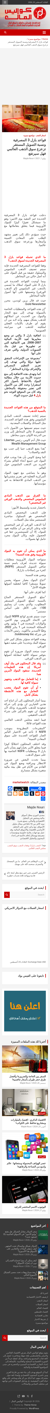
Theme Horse (30, 1405)
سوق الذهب (12, 845)
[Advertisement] (25, 74)
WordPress (34, 1408)
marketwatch (21, 782)
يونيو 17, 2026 (31, 1266)
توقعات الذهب (23, 845)
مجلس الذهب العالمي (37, 848)
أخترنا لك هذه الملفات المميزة (28, 1041)
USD (44, 962)
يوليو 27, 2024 (40, 1210)
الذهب (38, 845)
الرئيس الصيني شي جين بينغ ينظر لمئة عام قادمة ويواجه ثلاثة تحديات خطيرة (25, 874)
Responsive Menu (5, 2)
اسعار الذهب (41, 135)
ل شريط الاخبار (41, 1319)
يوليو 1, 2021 (40, 158)
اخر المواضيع (38, 1225)
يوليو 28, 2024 (40, 1170)
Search (7, 895)
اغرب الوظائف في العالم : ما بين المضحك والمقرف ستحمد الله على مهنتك (25, 862)
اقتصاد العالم (42, 1308)
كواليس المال (17, 1401)
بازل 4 (37, 395)
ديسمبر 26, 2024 (39, 1083)
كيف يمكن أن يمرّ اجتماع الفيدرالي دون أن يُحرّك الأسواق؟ (21, 1261)
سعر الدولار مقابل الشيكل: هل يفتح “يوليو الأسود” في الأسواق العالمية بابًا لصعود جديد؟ (20, 1234)
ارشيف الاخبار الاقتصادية (37, 1297)
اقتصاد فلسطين (41, 1312)
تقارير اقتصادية (41, 1315)
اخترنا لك (42, 1070)
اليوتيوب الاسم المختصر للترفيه (30, 1206)
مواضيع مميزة (29, 135)
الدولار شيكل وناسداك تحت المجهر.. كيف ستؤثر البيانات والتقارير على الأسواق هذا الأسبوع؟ (21, 1249)
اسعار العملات (42, 1304)
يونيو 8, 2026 (31, 1278)
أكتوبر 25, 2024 (39, 1126)
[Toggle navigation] (44, 32)
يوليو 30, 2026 (31, 1240)
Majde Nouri (28, 158)
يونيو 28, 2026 (31, 1254)
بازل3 (32, 845)
